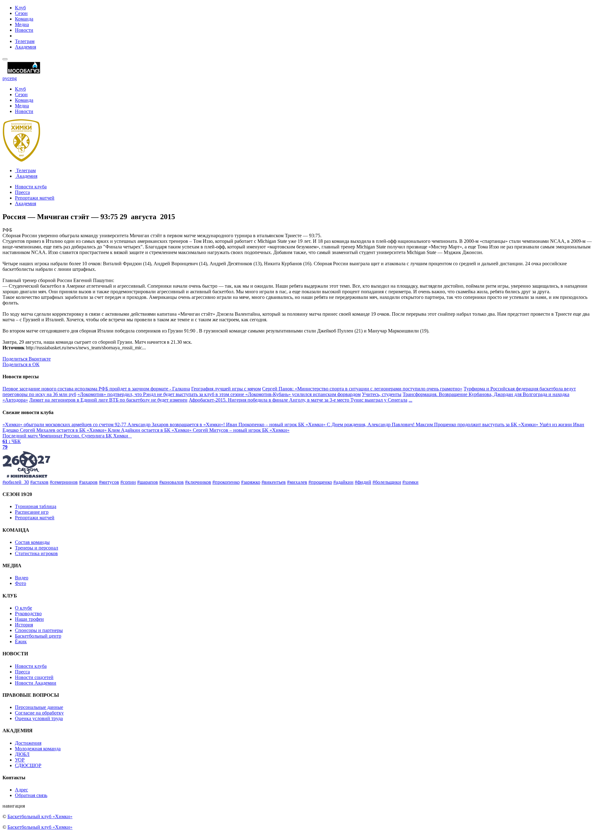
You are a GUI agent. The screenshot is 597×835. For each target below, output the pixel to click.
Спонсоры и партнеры (39, 630)
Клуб (20, 7)
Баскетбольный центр (38, 636)
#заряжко (250, 482)
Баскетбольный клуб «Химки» (39, 816)
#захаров (88, 482)
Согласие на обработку (39, 712)
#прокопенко (226, 482)
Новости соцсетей (34, 677)
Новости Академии (35, 683)
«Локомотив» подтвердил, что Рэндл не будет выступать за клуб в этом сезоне (161, 394)
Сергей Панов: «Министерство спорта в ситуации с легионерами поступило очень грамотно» (362, 388)
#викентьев (273, 482)
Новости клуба (31, 186)
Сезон (21, 13)
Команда (24, 18)
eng (13, 78)
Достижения (28, 743)
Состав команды (32, 542)
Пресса (22, 192)
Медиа (22, 24)
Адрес (21, 789)
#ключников (198, 482)
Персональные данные (39, 707)
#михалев (297, 482)
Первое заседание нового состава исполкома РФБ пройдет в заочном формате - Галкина (96, 388)
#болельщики (387, 482)
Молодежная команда (38, 748)
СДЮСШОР (28, 765)
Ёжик (21, 641)
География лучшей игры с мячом (226, 388)
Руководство (28, 613)
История (24, 624)
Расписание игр (32, 512)
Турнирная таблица (35, 506)
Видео (21, 577)
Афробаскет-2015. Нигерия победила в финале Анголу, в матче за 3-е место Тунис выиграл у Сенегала (298, 400)
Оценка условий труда (39, 718)
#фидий (363, 482)
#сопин (128, 482)
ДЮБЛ (22, 754)
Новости (24, 30)
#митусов (109, 482)
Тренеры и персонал (36, 547)
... (410, 400)
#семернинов (64, 482)
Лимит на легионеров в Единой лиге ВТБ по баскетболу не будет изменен (108, 400)
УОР (20, 759)
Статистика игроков (36, 553)
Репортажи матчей (34, 197)
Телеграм (25, 41)
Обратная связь (31, 795)
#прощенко (320, 482)
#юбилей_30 (15, 482)
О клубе (23, 608)
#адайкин (343, 482)
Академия (25, 47)
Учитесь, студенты (381, 394)
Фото (20, 583)
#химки (410, 482)
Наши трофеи (29, 619)
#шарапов (147, 482)
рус (6, 78)
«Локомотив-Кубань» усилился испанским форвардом (303, 394)
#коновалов (171, 482)
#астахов (39, 482)
